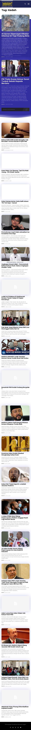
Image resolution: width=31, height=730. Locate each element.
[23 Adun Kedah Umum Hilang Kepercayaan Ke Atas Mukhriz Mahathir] (15, 539)
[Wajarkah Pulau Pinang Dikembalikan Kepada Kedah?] (15, 697)
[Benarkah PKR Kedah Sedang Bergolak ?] (15, 378)
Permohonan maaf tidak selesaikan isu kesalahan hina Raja (15, 232)
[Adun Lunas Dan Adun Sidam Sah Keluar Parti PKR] (15, 603)
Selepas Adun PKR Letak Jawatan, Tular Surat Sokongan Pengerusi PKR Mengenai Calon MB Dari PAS (15, 582)
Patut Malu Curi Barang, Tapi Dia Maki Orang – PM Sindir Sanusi (15, 171)
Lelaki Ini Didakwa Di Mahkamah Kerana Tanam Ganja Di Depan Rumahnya (13, 298)
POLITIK (3, 306)
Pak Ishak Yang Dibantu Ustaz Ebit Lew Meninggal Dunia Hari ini (15, 328)
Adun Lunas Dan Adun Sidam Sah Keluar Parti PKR (13, 614)
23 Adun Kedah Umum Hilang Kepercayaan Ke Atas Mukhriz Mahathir (12, 550)
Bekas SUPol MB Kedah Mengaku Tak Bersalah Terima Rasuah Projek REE (15, 140)
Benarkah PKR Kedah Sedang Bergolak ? (15, 388)
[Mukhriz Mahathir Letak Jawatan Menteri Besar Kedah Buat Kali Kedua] (15, 347)
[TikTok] (15, 727)
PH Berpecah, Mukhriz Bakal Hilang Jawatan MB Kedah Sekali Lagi (14, 646)
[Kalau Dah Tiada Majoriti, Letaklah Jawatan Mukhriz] (15, 474)
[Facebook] (10, 727)
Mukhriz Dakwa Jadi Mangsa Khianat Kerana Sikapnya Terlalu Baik (15, 423)
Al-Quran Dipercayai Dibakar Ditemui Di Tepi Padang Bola (15, 35)
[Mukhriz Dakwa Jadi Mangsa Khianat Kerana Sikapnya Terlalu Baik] (15, 413)
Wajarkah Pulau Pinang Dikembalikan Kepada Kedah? (15, 707)
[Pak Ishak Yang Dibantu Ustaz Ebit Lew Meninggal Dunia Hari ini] (15, 318)
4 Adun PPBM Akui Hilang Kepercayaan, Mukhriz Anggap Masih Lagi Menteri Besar (15, 517)
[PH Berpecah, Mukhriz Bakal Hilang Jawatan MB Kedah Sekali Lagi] (15, 635)
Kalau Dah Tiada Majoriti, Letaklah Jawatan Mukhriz (14, 484)
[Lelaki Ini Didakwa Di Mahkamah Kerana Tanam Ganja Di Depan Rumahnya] (15, 287)
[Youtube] (21, 727)
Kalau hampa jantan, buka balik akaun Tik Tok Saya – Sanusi (15, 202)
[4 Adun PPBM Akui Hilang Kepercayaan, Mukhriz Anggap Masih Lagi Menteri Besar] (15, 506)
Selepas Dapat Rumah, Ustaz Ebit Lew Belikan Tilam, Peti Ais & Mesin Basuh (15, 678)
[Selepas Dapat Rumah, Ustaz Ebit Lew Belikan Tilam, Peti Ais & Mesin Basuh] (15, 668)
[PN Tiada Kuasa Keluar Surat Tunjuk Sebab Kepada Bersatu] (15, 68)
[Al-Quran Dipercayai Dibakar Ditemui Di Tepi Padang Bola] (15, 23)
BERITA (3, 56)
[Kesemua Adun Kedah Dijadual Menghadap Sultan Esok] (15, 444)
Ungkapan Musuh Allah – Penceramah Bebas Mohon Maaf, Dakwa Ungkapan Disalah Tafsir (15, 265)
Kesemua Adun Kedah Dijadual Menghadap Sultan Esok (13, 454)
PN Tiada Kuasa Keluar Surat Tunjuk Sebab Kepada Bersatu (15, 81)
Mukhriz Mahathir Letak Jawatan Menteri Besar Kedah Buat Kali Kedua (15, 357)
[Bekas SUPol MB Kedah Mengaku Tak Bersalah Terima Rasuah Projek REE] (15, 130)
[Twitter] (18, 727)
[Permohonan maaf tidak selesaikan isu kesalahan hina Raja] (15, 222)
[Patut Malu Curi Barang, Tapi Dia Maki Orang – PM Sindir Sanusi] (15, 161)
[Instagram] (13, 727)
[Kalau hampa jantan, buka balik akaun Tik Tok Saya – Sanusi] (15, 192)
